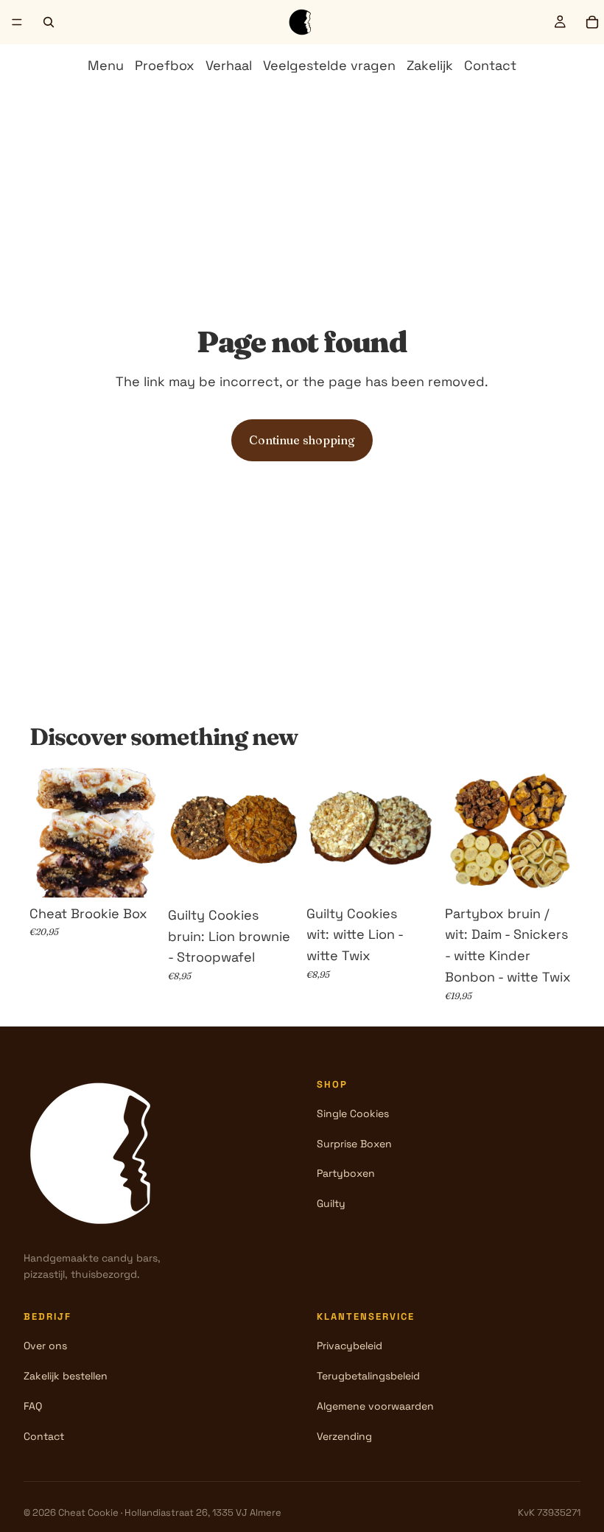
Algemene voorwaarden (375, 1406)
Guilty (331, 1203)
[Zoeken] (48, 22)
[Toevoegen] (136, 874)
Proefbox (164, 65)
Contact (490, 65)
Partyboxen (346, 1173)
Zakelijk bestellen (66, 1375)
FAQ (33, 1406)
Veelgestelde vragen (329, 65)
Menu (106, 65)
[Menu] (17, 22)
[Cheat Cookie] (97, 1153)
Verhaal (229, 65)
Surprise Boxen (354, 1143)
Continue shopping (302, 440)
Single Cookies (353, 1113)
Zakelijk (430, 65)
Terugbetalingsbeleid (368, 1375)
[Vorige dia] (45, 832)
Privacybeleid (349, 1345)
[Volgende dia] (143, 832)
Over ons (45, 1345)
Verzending (344, 1436)
